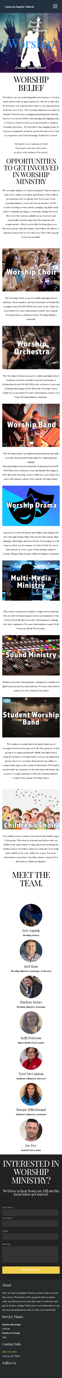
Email (5, 1231)
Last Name (7, 1218)
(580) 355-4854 (9, 1351)
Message (6, 1244)
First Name (7, 1207)
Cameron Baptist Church (19, 6)
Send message (31, 1270)
